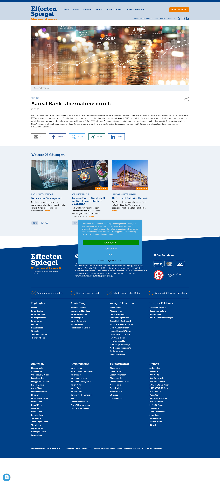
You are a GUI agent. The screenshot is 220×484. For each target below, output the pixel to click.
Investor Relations (135, 9)
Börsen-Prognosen (118, 375)
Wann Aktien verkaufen (80, 405)
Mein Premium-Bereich (81, 328)
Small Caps (154, 415)
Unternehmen (155, 314)
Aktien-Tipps (76, 388)
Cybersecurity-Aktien (40, 375)
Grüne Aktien (37, 388)
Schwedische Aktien (79, 402)
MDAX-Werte (154, 395)
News (66, 9)
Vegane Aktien (37, 428)
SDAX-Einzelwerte (157, 412)
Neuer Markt (115, 385)
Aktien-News (76, 385)
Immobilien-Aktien (39, 392)
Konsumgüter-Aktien (40, 398)
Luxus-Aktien (36, 402)
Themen (87, 9)
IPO (72, 398)
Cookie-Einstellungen (154, 448)
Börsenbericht (37, 311)
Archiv (99, 9)
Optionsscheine (116, 351)
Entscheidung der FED (119, 318)
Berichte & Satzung (157, 308)
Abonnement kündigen (80, 311)
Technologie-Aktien (39, 422)
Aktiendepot (115, 308)
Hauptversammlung (157, 311)
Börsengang (115, 368)
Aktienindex (154, 368)
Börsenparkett (116, 371)
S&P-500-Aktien (156, 405)
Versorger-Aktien (38, 432)
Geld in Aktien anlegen (119, 328)
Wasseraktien (36, 435)
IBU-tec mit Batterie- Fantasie (130, 198)
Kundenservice (77, 324)
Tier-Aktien (36, 425)
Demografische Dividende (82, 395)
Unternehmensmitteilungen (161, 318)
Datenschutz (87, 448)
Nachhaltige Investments (120, 348)
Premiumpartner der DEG (173, 275)
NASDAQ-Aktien (156, 402)
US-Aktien (153, 425)
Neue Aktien (36, 405)
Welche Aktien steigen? (80, 408)
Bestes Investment (117, 314)
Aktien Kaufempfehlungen (82, 371)
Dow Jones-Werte (157, 382)
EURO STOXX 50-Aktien (159, 385)
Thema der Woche (39, 334)
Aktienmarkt (76, 375)
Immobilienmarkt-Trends (120, 331)
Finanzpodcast (114, 9)
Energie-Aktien (37, 378)
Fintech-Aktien (37, 385)
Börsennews (36, 321)
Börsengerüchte (38, 314)
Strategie (35, 331)
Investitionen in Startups (120, 334)
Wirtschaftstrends (117, 355)
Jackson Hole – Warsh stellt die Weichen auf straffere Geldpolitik (88, 201)
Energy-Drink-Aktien (40, 382)
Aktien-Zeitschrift (78, 321)
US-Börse (114, 395)
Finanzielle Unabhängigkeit (121, 324)
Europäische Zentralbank (120, 321)
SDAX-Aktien (154, 408)
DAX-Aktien (154, 371)
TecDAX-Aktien (155, 418)
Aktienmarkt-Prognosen (81, 382)
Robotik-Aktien (37, 415)
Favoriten (35, 324)
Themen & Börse (38, 338)
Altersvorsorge (116, 311)
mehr (47, 211)
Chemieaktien (37, 371)
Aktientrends (76, 392)
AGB (78, 448)
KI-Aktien (35, 395)
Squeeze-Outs (116, 392)
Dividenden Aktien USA (119, 382)
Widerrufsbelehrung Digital (104, 448)
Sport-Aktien (36, 418)
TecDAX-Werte (155, 422)
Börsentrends (115, 378)
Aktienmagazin (77, 318)
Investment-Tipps (117, 338)
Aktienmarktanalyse (79, 378)
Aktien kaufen (76, 368)
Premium (180, 10)
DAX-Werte (154, 375)
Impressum (70, 448)
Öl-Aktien (35, 408)
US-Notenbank (116, 398)
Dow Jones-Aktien (157, 378)
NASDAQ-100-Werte (158, 398)
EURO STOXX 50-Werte (159, 388)
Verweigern (111, 248)
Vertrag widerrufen (79, 314)
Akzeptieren (110, 242)
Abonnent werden (78, 308)
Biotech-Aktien (37, 368)
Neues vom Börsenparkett (47, 198)
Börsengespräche (38, 318)
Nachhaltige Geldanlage (120, 344)
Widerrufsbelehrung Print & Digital (130, 448)
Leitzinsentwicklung (118, 341)
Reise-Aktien (36, 412)
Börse (76, 9)
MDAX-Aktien (155, 392)
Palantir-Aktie (116, 388)
